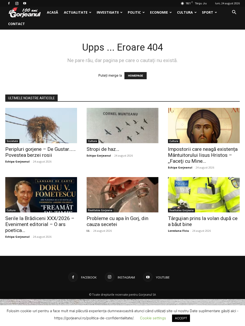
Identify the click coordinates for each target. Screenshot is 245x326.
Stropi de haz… (103, 149)
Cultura (185, 12)
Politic (134, 12)
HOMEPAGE (135, 75)
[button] (234, 13)
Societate (12, 141)
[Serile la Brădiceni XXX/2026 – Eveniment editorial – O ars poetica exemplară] (41, 194)
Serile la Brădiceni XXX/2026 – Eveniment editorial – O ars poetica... (39, 224)
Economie (159, 12)
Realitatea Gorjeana (100, 210)
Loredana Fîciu (178, 230)
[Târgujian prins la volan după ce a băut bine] (204, 194)
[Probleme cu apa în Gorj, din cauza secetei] (122, 194)
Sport (207, 12)
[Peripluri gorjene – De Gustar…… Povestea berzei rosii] (41, 125)
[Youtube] (24, 3)
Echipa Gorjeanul (17, 161)
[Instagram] (16, 3)
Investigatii (108, 12)
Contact (16, 23)
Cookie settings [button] (153, 318)
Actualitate (76, 12)
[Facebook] (8, 3)
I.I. (88, 230)
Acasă (52, 12)
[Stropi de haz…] (122, 125)
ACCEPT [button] (181, 318)
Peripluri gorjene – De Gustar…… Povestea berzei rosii (40, 152)
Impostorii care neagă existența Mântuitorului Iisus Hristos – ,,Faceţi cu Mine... (203, 155)
